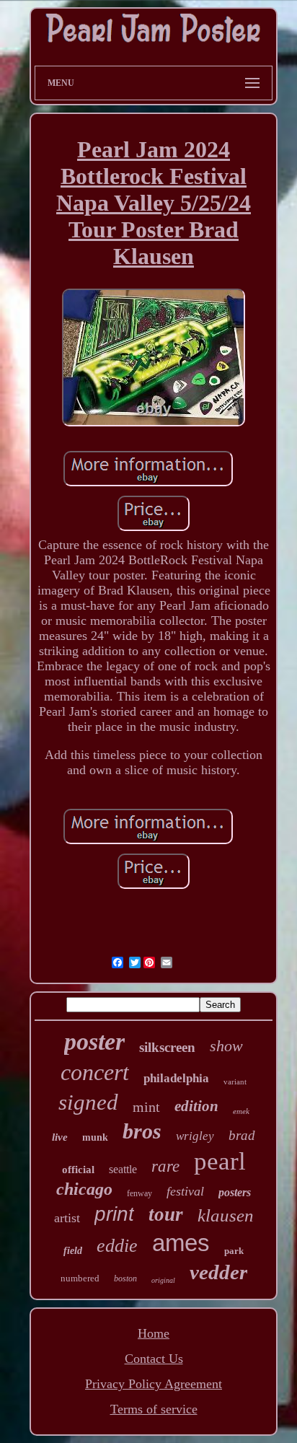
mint (146, 1107)
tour (165, 1214)
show (226, 1046)
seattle (123, 1169)
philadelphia (176, 1078)
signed (88, 1102)
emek (241, 1111)
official (78, 1169)
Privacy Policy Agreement (153, 1384)
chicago (84, 1189)
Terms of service (154, 1409)
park (234, 1250)
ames (181, 1242)
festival (185, 1191)
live (60, 1137)
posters (234, 1192)
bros (142, 1131)
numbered (80, 1278)
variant (235, 1081)
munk (95, 1137)
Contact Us (154, 1358)
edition (196, 1106)
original (163, 1280)
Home (153, 1333)
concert (95, 1072)
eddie (117, 1245)
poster (94, 1041)
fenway (139, 1193)
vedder (218, 1272)
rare (165, 1166)
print (114, 1214)
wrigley (195, 1136)
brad (242, 1135)
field (72, 1250)
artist (67, 1218)
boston (125, 1278)
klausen (226, 1215)
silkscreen (167, 1047)
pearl (220, 1161)
